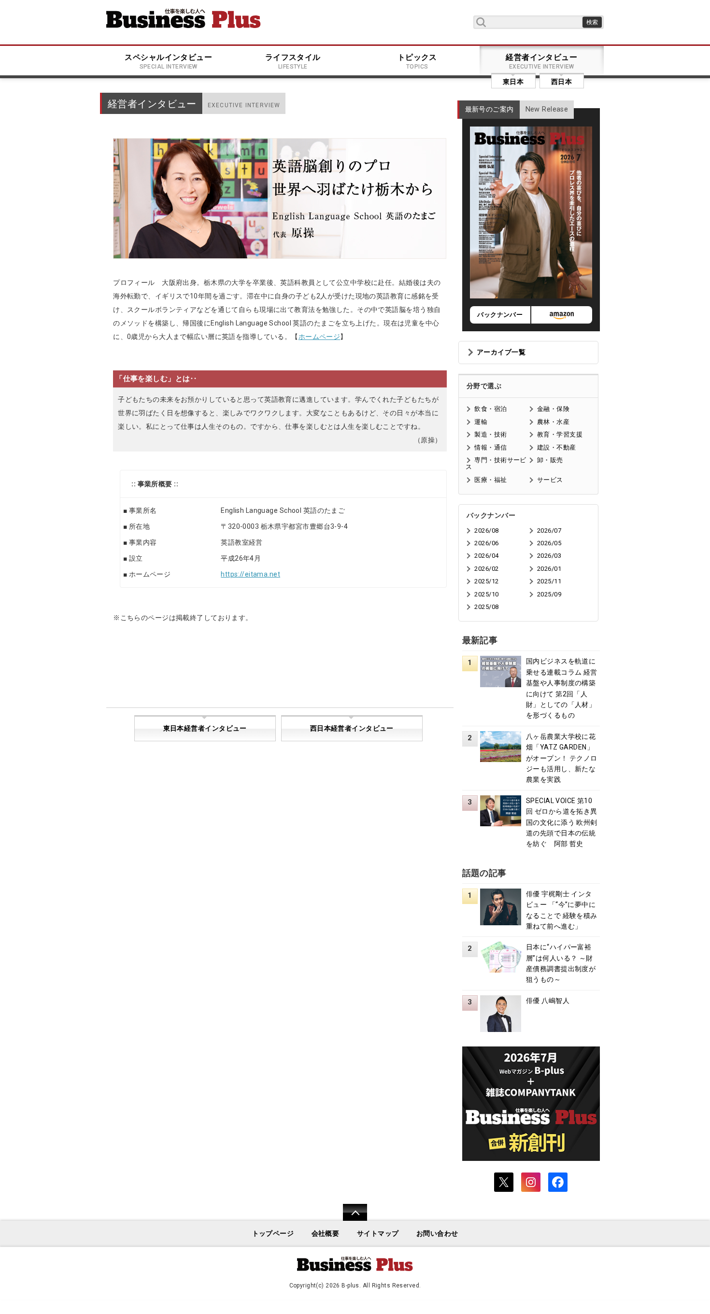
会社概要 (326, 1233)
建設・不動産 (556, 447)
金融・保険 (553, 408)
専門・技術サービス (496, 463)
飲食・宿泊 (490, 408)
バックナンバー (500, 314)
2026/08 (486, 530)
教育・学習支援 (559, 434)
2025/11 (549, 581)
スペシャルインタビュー (168, 61)
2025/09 (549, 594)
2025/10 (486, 594)
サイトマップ (378, 1233)
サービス (550, 479)
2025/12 (486, 581)
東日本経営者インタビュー (205, 728)
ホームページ (319, 336)
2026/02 (486, 568)
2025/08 (486, 606)
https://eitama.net (250, 574)
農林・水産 (553, 421)
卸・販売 (550, 460)
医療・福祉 (490, 479)
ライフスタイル (293, 61)
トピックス (417, 61)
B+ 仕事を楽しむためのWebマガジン (183, 18)
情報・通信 (490, 447)
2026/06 (486, 543)
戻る (350, 1218)
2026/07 (549, 530)
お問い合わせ (437, 1233)
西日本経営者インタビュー (352, 728)
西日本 (561, 81)
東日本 (513, 81)
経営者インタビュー (541, 61)
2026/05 (549, 543)
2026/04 (486, 555)
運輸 (480, 421)
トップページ (273, 1233)
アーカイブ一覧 (501, 352)
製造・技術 (490, 434)
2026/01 (549, 568)
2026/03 (549, 555)
